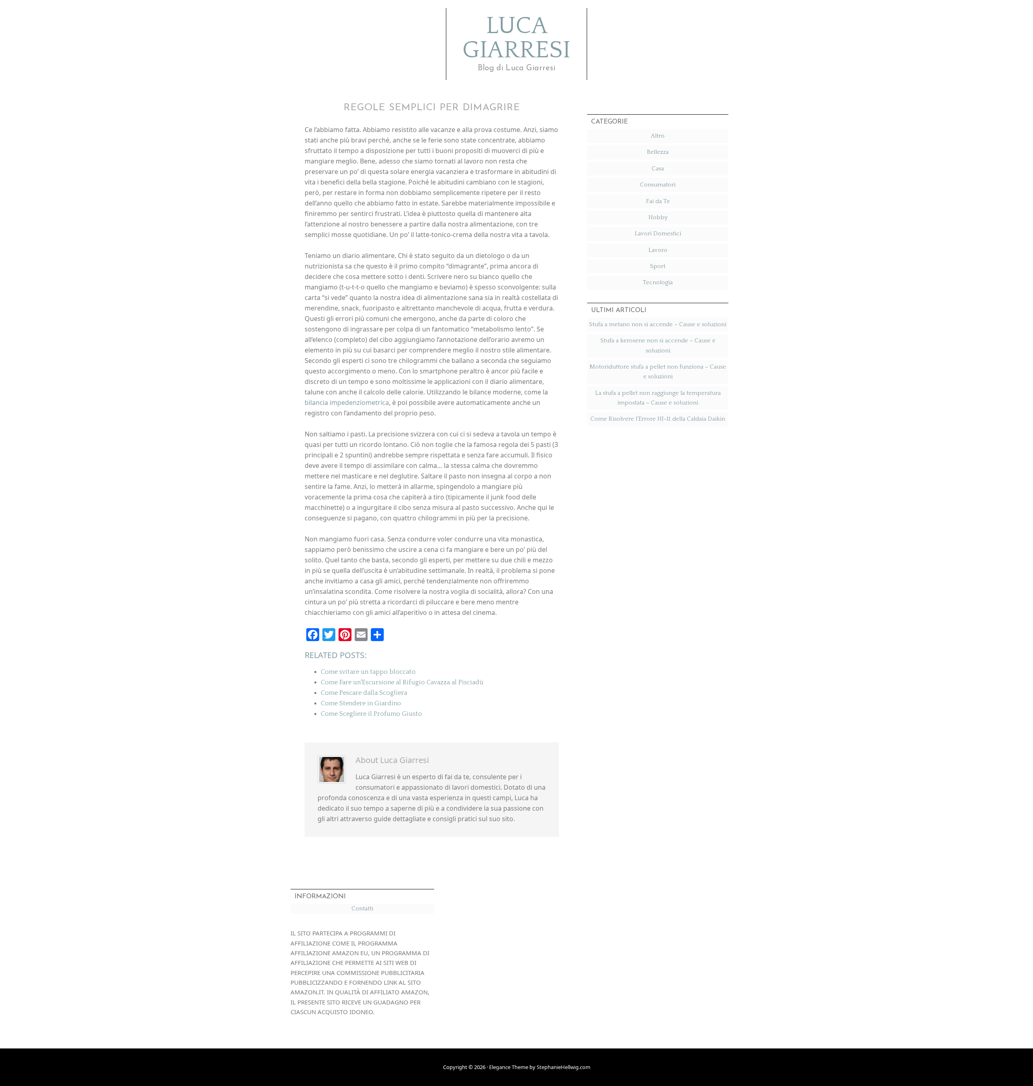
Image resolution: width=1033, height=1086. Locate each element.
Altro (658, 135)
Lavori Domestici (658, 233)
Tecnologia (658, 282)
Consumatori (657, 184)
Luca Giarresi (516, 38)
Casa (658, 168)
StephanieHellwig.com (563, 1067)
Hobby (657, 217)
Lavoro (657, 250)
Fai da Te (658, 201)
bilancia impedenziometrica (347, 402)
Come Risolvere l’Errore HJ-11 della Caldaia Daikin (657, 418)
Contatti (362, 908)
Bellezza (658, 152)
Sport (657, 266)
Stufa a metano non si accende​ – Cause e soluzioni (657, 324)
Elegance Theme (508, 1067)
